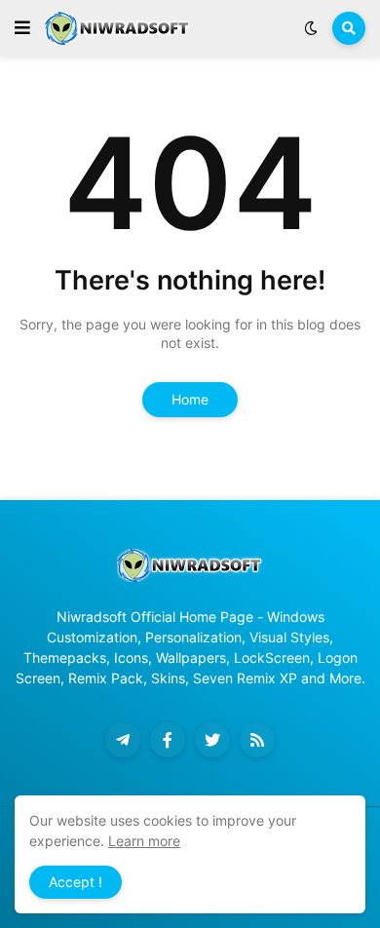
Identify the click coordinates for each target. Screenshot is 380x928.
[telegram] (122, 739)
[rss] (257, 739)
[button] (22, 28)
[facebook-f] (167, 739)
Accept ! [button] (75, 881)
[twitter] (212, 739)
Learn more (144, 840)
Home (190, 399)
